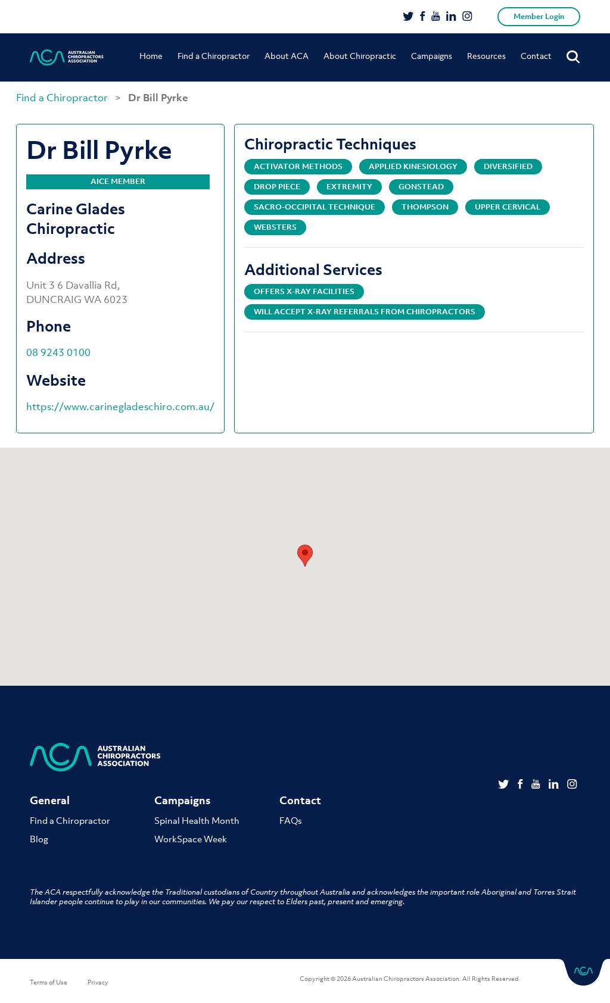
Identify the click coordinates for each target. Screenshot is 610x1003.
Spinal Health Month (196, 820)
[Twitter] (408, 17)
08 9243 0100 (58, 352)
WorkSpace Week (190, 839)
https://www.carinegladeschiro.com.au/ (120, 406)
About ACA (286, 55)
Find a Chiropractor (214, 55)
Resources (486, 55)
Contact (536, 55)
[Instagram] (467, 17)
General (50, 800)
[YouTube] (435, 17)
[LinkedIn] (451, 17)
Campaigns (431, 55)
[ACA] (67, 57)
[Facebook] (422, 17)
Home (151, 55)
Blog (39, 839)
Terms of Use (48, 982)
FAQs (290, 820)
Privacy (98, 982)
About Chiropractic (359, 55)
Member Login (538, 16)
